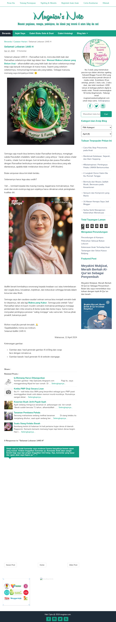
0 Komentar (21, 51)
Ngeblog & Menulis (48, 3)
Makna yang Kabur (37, 302)
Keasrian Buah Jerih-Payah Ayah (30, 402)
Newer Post (10, 565)
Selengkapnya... (58, 383)
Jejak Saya (20, 33)
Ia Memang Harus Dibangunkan (29, 378)
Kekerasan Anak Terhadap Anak (95, 247)
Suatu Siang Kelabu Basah (27, 423)
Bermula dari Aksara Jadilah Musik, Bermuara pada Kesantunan (95, 184)
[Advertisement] (41, 540)
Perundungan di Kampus (92, 237)
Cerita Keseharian (91, 3)
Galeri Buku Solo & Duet (41, 33)
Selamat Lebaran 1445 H (19, 46)
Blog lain (81, 33)
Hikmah (106, 3)
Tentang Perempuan (28, 3)
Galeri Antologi (65, 33)
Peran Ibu (11, 3)
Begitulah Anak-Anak (70, 3)
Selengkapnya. (104, 101)
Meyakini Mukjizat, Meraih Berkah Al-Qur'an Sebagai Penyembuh (94, 271)
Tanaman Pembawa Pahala (27, 412)
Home (42, 565)
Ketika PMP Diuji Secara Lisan (29, 388)
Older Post (73, 565)
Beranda (6, 33)
